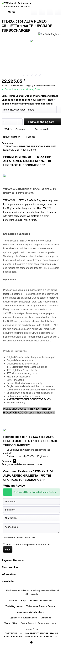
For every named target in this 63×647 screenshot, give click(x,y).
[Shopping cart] (58, 12)
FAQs (23, 600)
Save (7, 549)
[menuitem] (8, 12)
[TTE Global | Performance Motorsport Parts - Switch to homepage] (17, 4)
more (33, 149)
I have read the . (28, 544)
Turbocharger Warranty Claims (30, 611)
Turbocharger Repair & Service (40, 606)
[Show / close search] (34, 12)
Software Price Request (41, 600)
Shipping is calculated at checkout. (40, 85)
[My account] (50, 12)
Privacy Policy (31, 628)
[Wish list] (42, 12)
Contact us (46, 617)
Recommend (41, 129)
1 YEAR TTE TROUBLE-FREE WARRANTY (29, 399)
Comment (20, 129)
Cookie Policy (27, 623)
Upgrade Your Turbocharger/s (23, 617)
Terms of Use (10, 623)
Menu (11, 12)
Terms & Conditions (47, 623)
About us (12, 600)
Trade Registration (13, 606)
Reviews (6, 461)
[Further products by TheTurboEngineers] (49, 35)
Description (8, 143)
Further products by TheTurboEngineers (27, 456)
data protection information (36, 544)
